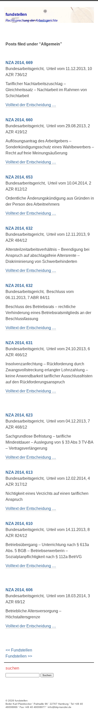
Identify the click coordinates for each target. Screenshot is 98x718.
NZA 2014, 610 (19, 523)
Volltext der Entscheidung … (31, 105)
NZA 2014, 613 (19, 472)
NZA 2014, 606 (19, 590)
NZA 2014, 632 (19, 228)
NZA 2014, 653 (19, 177)
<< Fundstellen (19, 650)
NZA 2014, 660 (19, 120)
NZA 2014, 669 (19, 63)
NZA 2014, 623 (19, 415)
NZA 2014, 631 (19, 343)
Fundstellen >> (19, 656)
